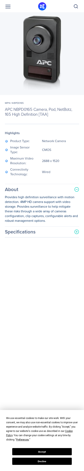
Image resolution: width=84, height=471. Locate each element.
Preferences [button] (22, 439)
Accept (42, 452)
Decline (42, 461)
